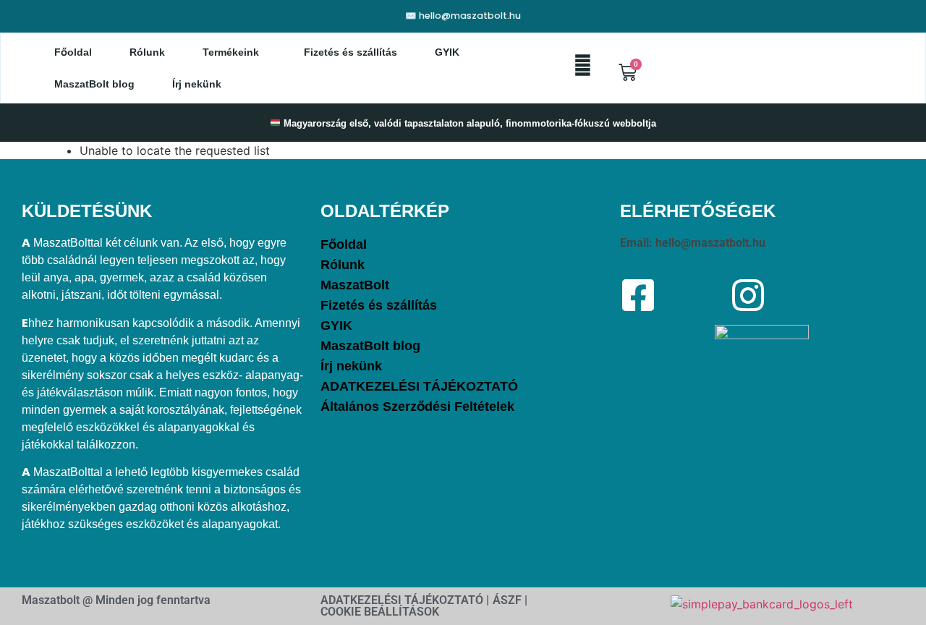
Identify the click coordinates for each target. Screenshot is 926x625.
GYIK (447, 52)
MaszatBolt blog (94, 84)
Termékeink (231, 52)
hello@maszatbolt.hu (710, 243)
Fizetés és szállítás (350, 52)
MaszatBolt (354, 285)
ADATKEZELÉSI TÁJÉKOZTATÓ (419, 386)
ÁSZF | (510, 600)
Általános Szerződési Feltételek (417, 406)
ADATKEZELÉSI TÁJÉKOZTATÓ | (404, 600)
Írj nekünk (196, 84)
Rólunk (147, 52)
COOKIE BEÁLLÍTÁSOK (379, 611)
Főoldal (73, 52)
